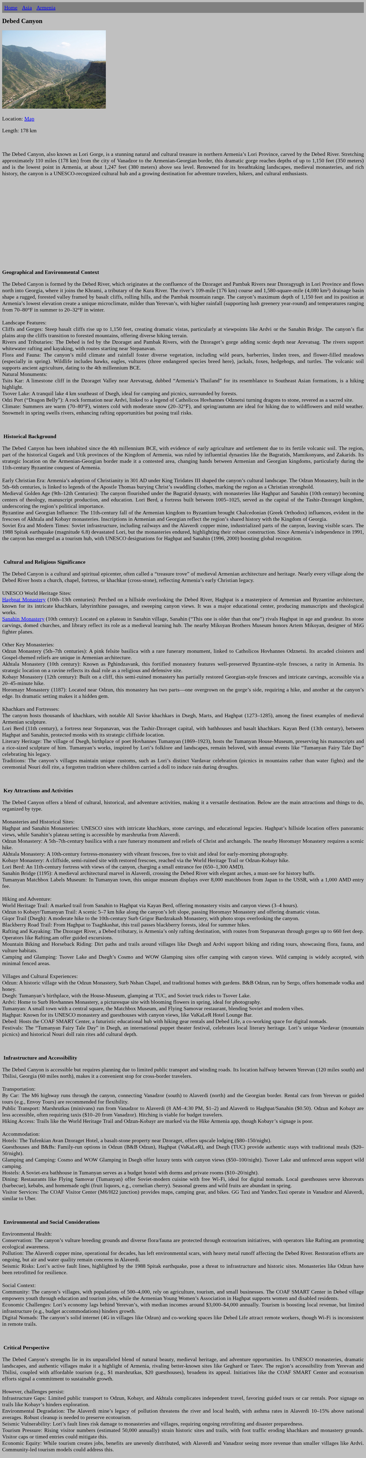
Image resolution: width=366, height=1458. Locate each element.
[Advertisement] (163, 225)
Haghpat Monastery (24, 599)
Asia (27, 7)
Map (29, 119)
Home (10, 7)
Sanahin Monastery (23, 619)
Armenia (45, 7)
